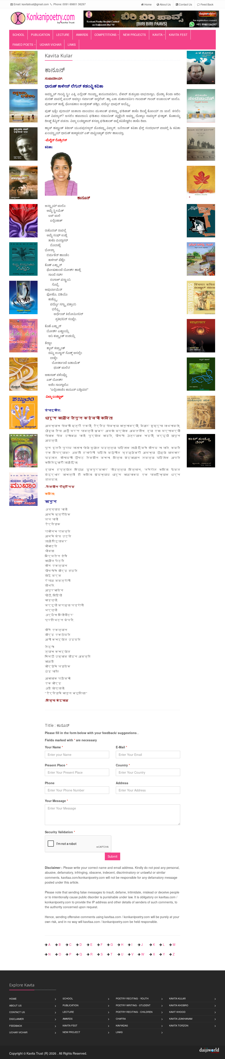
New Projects (134, 35)
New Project (71, 1032)
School (18, 35)
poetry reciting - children (134, 1011)
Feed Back (206, 4)
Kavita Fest (178, 35)
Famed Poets (23, 44)
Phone (49, 783)
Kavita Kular (177, 998)
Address (122, 783)
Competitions (105, 35)
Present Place (56, 765)
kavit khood (177, 1011)
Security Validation (60, 832)
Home (148, 4)
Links (72, 44)
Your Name (54, 747)
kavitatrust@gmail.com (35, 4)
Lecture (62, 35)
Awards (82, 35)
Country (123, 765)
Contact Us (185, 4)
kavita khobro (178, 1005)
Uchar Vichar (50, 44)
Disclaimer (16, 1019)
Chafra (121, 1018)
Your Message (56, 800)
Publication (40, 35)
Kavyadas (122, 1025)
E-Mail (121, 747)
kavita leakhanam (180, 1018)
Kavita (157, 35)
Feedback (15, 1025)
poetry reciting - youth (132, 998)
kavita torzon (178, 1025)
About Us (165, 4)
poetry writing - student (133, 1005)
